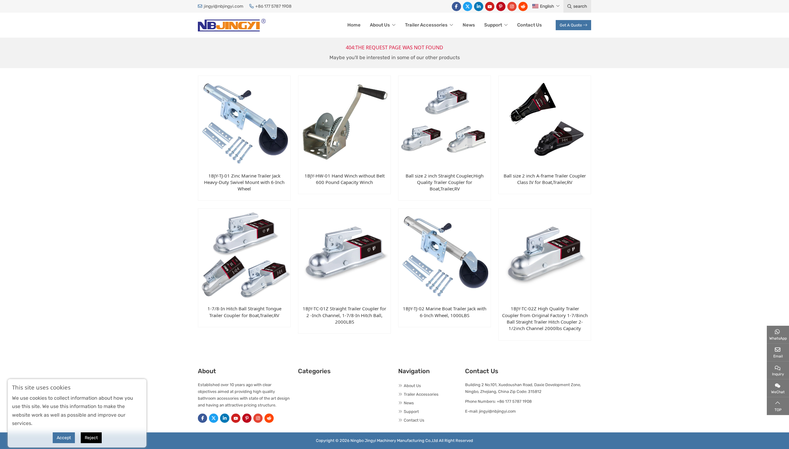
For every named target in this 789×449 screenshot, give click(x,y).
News (469, 25)
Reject (91, 437)
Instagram (512, 6)
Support (493, 25)
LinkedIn (478, 6)
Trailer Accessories (426, 25)
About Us (380, 25)
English (547, 6)
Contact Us (529, 25)
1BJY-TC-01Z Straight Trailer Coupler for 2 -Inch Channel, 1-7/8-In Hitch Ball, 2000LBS (344, 315)
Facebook (456, 6)
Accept (64, 437)
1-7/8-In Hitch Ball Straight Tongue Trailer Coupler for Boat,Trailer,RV (244, 311)
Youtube (489, 6)
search (580, 6)
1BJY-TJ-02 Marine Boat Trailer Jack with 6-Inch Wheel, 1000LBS (444, 311)
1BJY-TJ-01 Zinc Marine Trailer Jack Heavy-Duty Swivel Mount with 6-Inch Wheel (244, 182)
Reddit (523, 6)
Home (354, 25)
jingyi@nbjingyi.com (223, 6)
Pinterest (500, 6)
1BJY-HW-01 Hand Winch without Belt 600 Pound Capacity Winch (345, 179)
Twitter (467, 6)
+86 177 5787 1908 (273, 6)
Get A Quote (571, 25)
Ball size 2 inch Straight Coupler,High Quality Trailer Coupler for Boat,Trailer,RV (445, 182)
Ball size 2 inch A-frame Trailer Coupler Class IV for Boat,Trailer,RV (545, 179)
